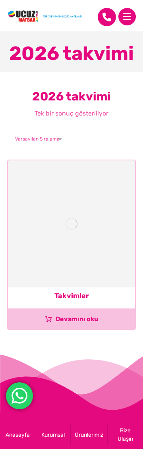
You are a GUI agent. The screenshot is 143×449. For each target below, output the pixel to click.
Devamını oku (77, 319)
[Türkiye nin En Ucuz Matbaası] (45, 16)
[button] (127, 16)
